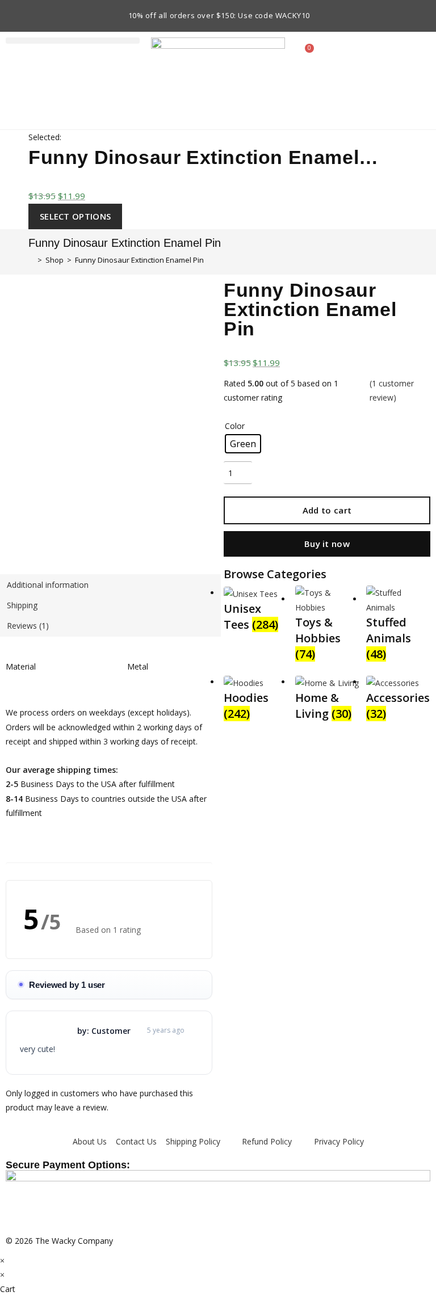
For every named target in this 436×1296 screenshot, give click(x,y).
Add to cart (327, 510)
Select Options (75, 216)
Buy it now (327, 543)
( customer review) (392, 390)
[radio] (243, 443)
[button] (73, 40)
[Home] (31, 260)
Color (235, 425)
